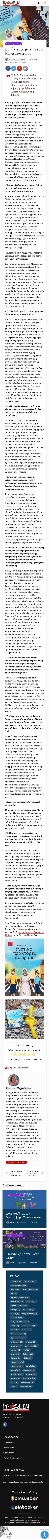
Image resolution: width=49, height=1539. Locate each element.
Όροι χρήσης (9, 1452)
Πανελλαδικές (29, 1325)
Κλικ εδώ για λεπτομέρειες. (28, 1520)
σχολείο (15, 1378)
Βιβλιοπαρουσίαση (13, 44)
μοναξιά (31, 1366)
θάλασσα (28, 1354)
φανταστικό (29, 1378)
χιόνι (14, 1386)
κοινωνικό (17, 1366)
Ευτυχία (15, 1309)
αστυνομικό (31, 1346)
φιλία (14, 1382)
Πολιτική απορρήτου (12, 1457)
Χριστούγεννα (18, 1337)
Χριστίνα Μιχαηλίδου (17, 59)
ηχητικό (15, 1354)
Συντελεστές (9, 1442)
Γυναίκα (31, 1301)
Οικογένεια (17, 1317)
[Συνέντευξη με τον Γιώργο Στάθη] (24, 1239)
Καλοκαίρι (28, 1309)
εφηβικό (15, 1350)
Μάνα (15, 1313)
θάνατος (16, 1358)
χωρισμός (25, 1386)
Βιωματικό (17, 1301)
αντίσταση (16, 1346)
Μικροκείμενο (29, 1313)
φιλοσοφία (27, 1382)
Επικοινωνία (9, 1447)
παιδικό (15, 1370)
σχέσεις (31, 1374)
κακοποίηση (17, 1362)
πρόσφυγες (29, 1370)
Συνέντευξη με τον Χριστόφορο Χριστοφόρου (23, 1215)
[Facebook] (5, 1424)
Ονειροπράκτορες (20, 1321)
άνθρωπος (17, 1342)
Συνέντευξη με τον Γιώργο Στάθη (22, 1256)
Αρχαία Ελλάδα (30, 1289)
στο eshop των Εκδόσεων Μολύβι (24, 933)
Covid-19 (16, 1281)
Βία (14, 1293)
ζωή (27, 1350)
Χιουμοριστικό (18, 1333)
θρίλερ (28, 1358)
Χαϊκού (26, 1329)
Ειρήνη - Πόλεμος (19, 1305)
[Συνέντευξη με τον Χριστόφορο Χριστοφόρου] (24, 1198)
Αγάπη (15, 1289)
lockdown (30, 1281)
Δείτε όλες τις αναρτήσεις (16, 1162)
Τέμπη (15, 1329)
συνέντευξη (23, 1067)
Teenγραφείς (19, 1285)
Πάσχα (15, 1325)
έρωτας (31, 1342)
